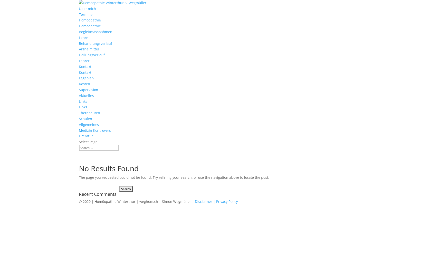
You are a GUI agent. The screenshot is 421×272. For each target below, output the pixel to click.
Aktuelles (86, 95)
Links (83, 101)
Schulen (85, 118)
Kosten (84, 84)
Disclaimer (203, 201)
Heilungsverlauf (92, 55)
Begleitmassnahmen (95, 31)
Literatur (86, 136)
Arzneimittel (89, 49)
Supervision (88, 89)
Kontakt (85, 66)
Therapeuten (89, 113)
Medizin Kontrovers (95, 130)
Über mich (87, 8)
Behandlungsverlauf (95, 43)
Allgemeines (89, 124)
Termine (86, 14)
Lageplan (86, 78)
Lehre (83, 37)
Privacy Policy (227, 201)
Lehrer (84, 60)
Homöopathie (90, 20)
